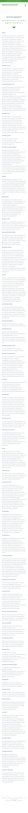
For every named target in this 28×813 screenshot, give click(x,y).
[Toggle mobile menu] (25, 5)
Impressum (4, 797)
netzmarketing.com (19, 800)
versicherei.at (20, 797)
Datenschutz (9, 797)
